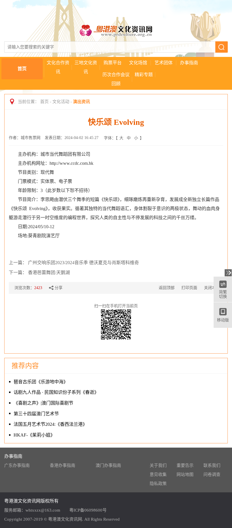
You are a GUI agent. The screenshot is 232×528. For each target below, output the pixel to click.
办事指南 (189, 62)
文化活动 (60, 101)
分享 (59, 288)
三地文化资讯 (85, 67)
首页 (22, 68)
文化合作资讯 (58, 67)
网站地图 (185, 474)
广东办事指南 (17, 465)
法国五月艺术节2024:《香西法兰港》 (50, 424)
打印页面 (189, 288)
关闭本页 (212, 288)
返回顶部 (167, 288)
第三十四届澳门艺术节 (36, 413)
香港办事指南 (62, 465)
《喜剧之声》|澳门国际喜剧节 (43, 403)
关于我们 (158, 465)
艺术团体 (163, 62)
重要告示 (185, 465)
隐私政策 (158, 483)
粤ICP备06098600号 (88, 510)
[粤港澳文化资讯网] (116, 30)
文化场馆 (138, 62)
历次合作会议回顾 (116, 79)
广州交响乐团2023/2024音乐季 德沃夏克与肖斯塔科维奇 (83, 262)
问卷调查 (211, 474)
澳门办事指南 (108, 465)
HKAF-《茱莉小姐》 (34, 435)
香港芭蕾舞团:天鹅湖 (49, 272)
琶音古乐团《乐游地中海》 (41, 381)
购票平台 (113, 62)
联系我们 (211, 465)
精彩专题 (144, 74)
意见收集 (158, 474)
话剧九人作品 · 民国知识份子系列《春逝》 (56, 392)
